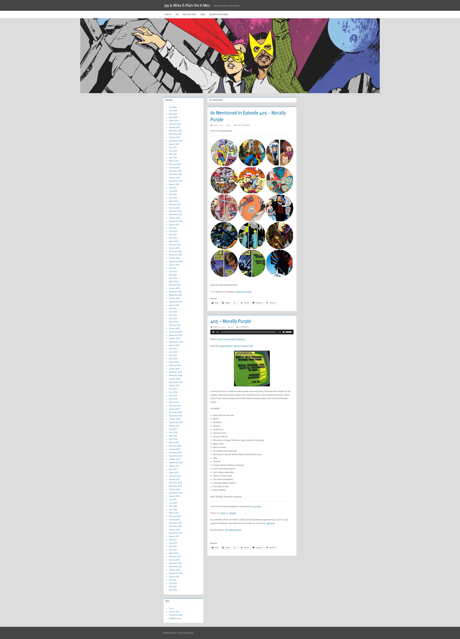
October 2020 (174, 338)
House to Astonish (243, 291)
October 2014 (174, 570)
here (230, 130)
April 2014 (173, 590)
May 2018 (173, 436)
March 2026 (174, 120)
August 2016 (174, 496)
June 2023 (173, 231)
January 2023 (174, 248)
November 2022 (175, 254)
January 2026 (174, 127)
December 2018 (175, 412)
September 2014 (176, 573)
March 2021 (173, 322)
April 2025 (173, 157)
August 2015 (174, 536)
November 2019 (175, 375)
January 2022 (174, 288)
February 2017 (175, 476)
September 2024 (176, 181)
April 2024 (173, 197)
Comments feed (175, 615)
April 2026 (173, 117)
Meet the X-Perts (189, 14)
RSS (251, 346)
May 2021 (173, 315)
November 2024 (175, 174)
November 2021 (175, 295)
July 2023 (172, 228)
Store (203, 14)
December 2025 (175, 130)
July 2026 (173, 107)
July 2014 (173, 580)
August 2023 (174, 224)
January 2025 (174, 167)
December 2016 (175, 482)
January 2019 (174, 409)
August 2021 (174, 305)
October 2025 (174, 137)
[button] (224, 153)
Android (244, 346)
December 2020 (175, 332)
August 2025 (174, 144)
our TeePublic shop (233, 529)
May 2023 (173, 234)
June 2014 (173, 583)
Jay (230, 125)
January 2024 (174, 208)
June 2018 (173, 432)
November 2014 (175, 566)
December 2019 (175, 372)
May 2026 (173, 114)
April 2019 (173, 399)
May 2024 (173, 194)
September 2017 (176, 462)
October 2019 (174, 379)
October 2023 (174, 218)
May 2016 (173, 506)
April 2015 (173, 549)
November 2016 (175, 486)
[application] (251, 332)
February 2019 (175, 405)
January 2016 (174, 519)
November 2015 (175, 526)
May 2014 (173, 586)
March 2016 (174, 513)
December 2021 (175, 291)
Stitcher (232, 513)
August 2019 (174, 385)
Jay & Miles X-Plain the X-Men (187, 5)
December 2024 (175, 171)
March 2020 (174, 362)
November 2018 (175, 415)
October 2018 (174, 419)
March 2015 (174, 553)
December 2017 (175, 452)
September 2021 (176, 301)
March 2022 (173, 281)
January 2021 (174, 328)
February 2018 (175, 446)
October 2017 (174, 459)
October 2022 (174, 258)
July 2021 (172, 308)
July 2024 (173, 187)
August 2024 (174, 184)
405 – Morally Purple (230, 321)
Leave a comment (244, 125)
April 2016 (173, 509)
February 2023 (175, 244)
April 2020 (173, 358)
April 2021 (173, 318)
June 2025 (173, 151)
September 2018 (176, 422)
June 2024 (173, 191)
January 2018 (174, 449)
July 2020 (173, 348)
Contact (168, 14)
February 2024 (175, 204)
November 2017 (175, 456)
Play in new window (226, 339)
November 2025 (175, 134)
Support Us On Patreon (218, 14)
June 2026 (173, 110)
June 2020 (173, 352)
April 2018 (173, 439)
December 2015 (175, 523)
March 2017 (173, 472)
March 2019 (174, 402)
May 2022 (173, 275)
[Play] (213, 332)
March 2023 (173, 241)
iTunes (222, 513)
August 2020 (174, 345)
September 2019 (176, 382)
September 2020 (176, 342)
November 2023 (175, 214)
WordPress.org (175, 618)
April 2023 (173, 238)
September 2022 (176, 261)
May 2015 (173, 546)
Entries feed (174, 611)
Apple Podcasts (225, 346)
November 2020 (175, 335)
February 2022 (175, 285)
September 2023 (176, 221)
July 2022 (172, 268)
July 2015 (173, 539)
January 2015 (174, 560)
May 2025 (173, 154)
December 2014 (175, 563)
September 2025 (176, 140)
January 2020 (174, 368)
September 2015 (176, 533)
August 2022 (174, 265)
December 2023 (175, 211)
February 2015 (175, 556)
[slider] (289, 332)
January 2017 (174, 479)
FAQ (177, 14)
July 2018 (173, 429)
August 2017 (174, 466)
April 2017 (173, 469)
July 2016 (173, 499)
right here (270, 523)
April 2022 (173, 278)
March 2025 (174, 161)
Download (240, 339)
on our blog (255, 506)
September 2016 (176, 492)
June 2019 (173, 392)
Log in (171, 608)
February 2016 (175, 516)
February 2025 (175, 164)
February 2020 (175, 365)
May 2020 (173, 355)
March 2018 (174, 442)
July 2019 (173, 389)
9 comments (244, 327)
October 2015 (174, 529)
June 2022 (173, 271)
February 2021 (175, 325)
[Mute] (283, 332)
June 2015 (173, 543)
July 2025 (173, 147)
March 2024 (174, 201)
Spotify (237, 346)
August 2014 (174, 576)
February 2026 (175, 124)
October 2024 (174, 177)
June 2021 (173, 311)
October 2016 (174, 489)
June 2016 (173, 503)
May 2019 (173, 395)
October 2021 (174, 298)
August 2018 (174, 425)
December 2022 (175, 251)
